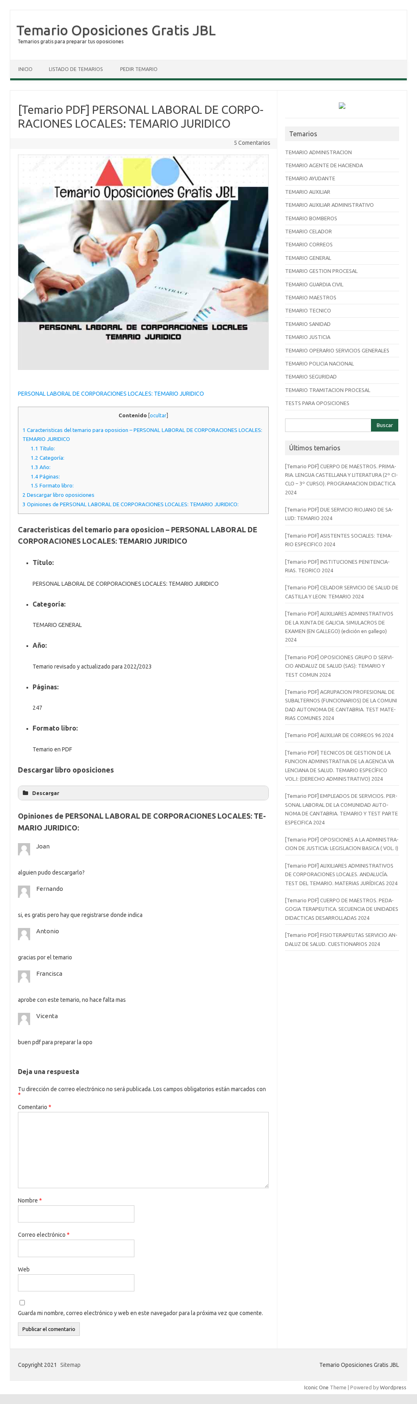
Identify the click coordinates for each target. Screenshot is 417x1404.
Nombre (30, 1200)
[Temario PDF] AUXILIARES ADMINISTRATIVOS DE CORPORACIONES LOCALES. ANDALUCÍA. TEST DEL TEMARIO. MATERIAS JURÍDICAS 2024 (341, 874)
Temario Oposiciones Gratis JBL (116, 30)
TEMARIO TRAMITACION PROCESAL (327, 390)
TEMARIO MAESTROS (310, 297)
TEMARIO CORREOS (309, 244)
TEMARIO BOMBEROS (311, 218)
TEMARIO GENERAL (308, 258)
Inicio (25, 69)
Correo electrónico (44, 1234)
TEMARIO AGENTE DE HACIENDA (324, 165)
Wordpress (393, 1387)
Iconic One (316, 1387)
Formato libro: (52, 486)
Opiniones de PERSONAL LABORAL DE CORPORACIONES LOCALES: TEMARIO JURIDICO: (130, 504)
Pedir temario (139, 69)
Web (24, 1269)
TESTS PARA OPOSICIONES (317, 403)
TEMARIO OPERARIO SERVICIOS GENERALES (337, 350)
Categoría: (47, 458)
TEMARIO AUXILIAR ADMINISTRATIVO (329, 205)
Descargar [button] (45, 793)
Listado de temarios (76, 69)
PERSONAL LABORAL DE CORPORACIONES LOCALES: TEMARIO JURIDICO (111, 393)
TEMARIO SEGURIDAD (311, 376)
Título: (43, 448)
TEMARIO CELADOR (308, 231)
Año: (40, 467)
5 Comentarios (252, 143)
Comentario (34, 1107)
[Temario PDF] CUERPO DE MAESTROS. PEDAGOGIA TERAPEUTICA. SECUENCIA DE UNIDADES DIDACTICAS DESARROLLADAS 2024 (341, 909)
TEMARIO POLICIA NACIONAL (319, 363)
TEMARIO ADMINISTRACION (318, 152)
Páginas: (45, 477)
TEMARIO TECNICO (308, 310)
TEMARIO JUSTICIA (307, 337)
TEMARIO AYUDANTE (310, 178)
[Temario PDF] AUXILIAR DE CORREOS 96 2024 (339, 735)
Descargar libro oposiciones (58, 495)
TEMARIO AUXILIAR (307, 192)
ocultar (158, 415)
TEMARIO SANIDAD (308, 324)
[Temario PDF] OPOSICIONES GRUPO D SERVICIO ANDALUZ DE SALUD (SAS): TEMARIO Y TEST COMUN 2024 (339, 666)
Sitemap (70, 1365)
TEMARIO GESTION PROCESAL (321, 271)
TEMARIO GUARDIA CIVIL (314, 284)
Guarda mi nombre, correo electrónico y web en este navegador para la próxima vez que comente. (140, 1313)
